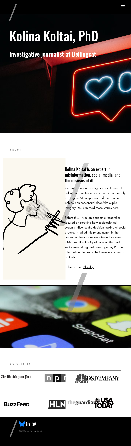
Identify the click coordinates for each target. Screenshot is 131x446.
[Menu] (123, 7)
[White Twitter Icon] (34, 424)
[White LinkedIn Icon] (28, 424)
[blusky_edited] (22, 424)
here (115, 208)
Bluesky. (88, 267)
